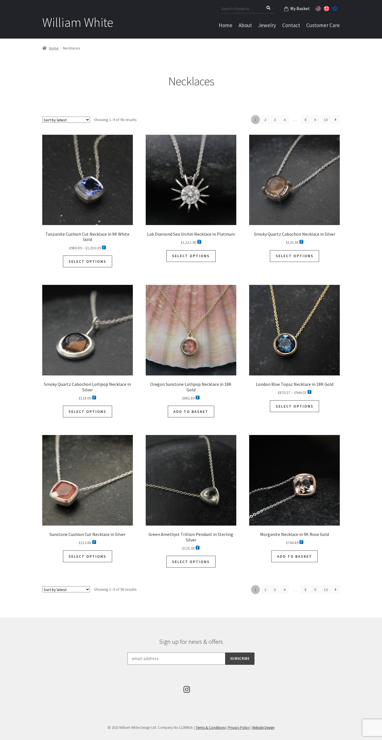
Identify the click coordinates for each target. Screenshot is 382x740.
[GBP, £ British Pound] (327, 7)
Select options (87, 261)
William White (77, 22)
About (245, 25)
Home (225, 25)
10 (326, 119)
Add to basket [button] (190, 411)
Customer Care (323, 25)
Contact (291, 25)
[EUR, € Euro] (335, 7)
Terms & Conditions (211, 727)
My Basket (300, 8)
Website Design (263, 727)
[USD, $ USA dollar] (318, 7)
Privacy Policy (239, 727)
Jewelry (267, 25)
